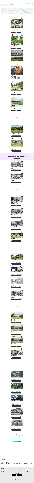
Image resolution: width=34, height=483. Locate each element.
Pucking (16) (11, 464)
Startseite (1, 454)
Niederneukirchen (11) (23, 464)
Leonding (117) (5, 463)
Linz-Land (12, 454)
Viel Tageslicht (15, 156)
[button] (21, 434)
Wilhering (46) (9, 463)
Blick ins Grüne (10, 156)
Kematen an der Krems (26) (25, 463)
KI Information (19, 470)
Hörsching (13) (18, 464)
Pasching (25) (30, 463)
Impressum (2, 470)
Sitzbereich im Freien (17, 158)
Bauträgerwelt (27, 471)
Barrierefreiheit (2, 471)
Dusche (25, 156)
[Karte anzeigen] (17, 11)
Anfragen (16, 32)
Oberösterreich (8, 454)
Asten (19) (8, 464)
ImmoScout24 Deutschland (12, 470)
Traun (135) (2, 463)
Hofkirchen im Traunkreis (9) (30, 464)
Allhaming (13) (15, 464)
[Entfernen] (5, 5)
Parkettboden (20, 156)
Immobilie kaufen (4, 454)
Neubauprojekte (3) (3, 459)
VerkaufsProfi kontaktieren (17, 78)
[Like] (22, 32)
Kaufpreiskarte (27, 470)
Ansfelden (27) (20, 463)
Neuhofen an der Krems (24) (4, 464)
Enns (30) (17, 463)
